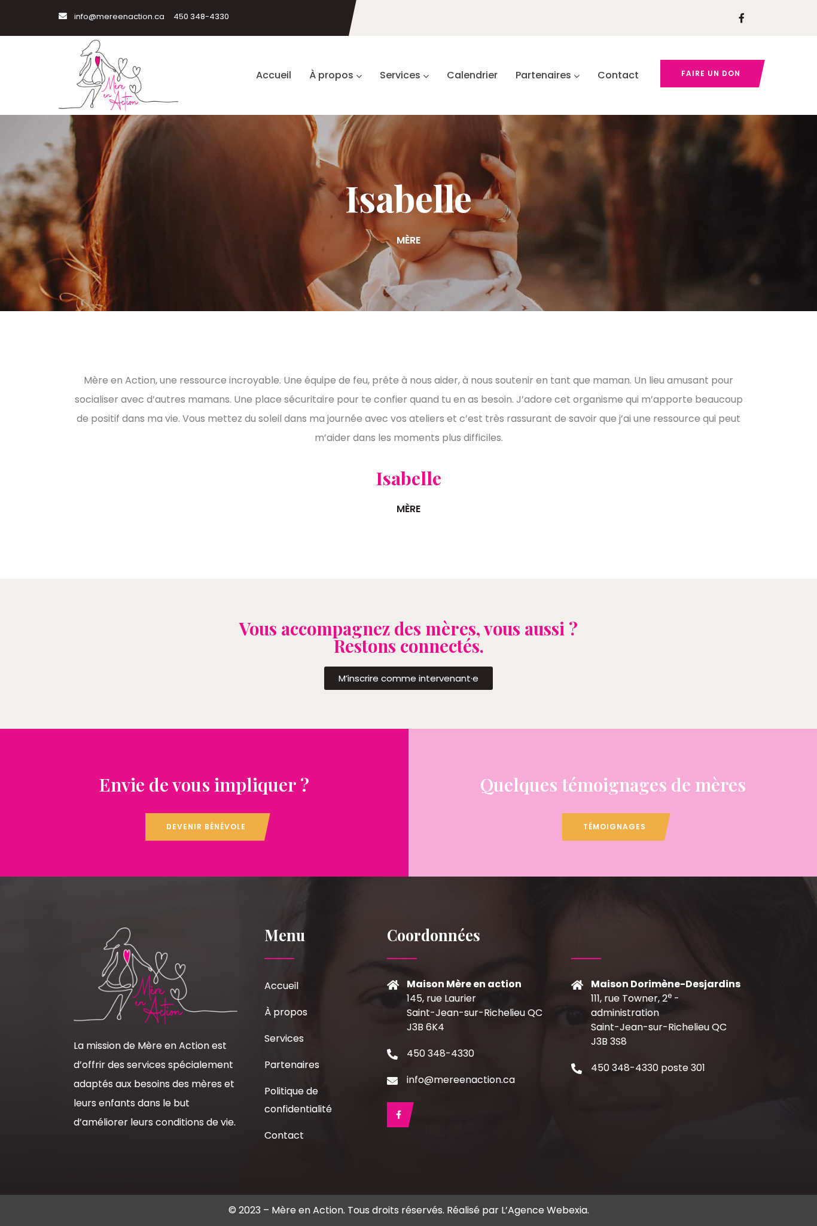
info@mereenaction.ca (119, 16)
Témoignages (614, 827)
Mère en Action (307, 1210)
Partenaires (543, 75)
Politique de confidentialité (298, 1099)
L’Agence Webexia (544, 1210)
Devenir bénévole (206, 827)
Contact (618, 75)
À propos (331, 75)
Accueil (273, 75)
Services (400, 75)
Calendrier (472, 75)
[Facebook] (397, 1114)
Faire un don (710, 73)
